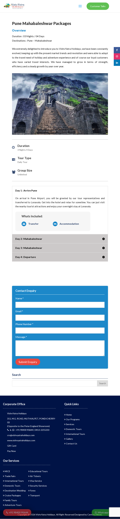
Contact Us (71, 443)
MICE (7, 471)
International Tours (75, 434)
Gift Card (11, 445)
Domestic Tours (74, 429)
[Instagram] (117, 56)
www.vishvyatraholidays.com (21, 440)
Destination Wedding (15, 490)
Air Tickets (35, 476)
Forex (32, 490)
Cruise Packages (13, 495)
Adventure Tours (13, 505)
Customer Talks (97, 6)
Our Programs (73, 419)
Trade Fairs (10, 476)
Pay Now (11, 451)
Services (70, 424)
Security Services (38, 485)
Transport (35, 495)
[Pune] (60, 134)
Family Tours (11, 500)
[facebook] (117, 50)
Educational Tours (39, 471)
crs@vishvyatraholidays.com (21, 435)
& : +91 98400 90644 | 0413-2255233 (29, 430)
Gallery (69, 438)
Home (69, 414)
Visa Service (36, 480)
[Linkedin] (117, 62)
